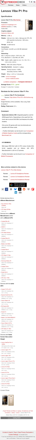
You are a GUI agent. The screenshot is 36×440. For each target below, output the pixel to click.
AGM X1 (3, 227)
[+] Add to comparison (10, 82)
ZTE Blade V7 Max (6, 255)
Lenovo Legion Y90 (6, 355)
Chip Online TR (14, 97)
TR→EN (23, 97)
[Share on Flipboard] (32, 189)
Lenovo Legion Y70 (6, 350)
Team (15, 432)
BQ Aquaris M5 (5, 306)
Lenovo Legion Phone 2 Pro (8, 361)
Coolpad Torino (5, 266)
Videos (24, 5)
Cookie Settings (13, 434)
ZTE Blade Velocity (6, 232)
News (18, 5)
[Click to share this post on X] (19, 189)
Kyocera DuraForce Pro (6, 295)
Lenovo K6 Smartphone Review (19, 180)
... (33, 5)
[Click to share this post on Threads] (10, 189)
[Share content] (3, 189)
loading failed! (4, 418)
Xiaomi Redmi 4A (5, 300)
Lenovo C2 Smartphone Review (19, 176)
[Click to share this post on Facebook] (6, 189)
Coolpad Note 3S (5, 238)
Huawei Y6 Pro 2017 (6, 289)
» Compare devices (24, 82)
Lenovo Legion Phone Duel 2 (8, 378)
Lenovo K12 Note (5, 383)
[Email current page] (20, 192)
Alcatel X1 (3, 312)
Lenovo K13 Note (5, 366)
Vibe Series (16, 20)
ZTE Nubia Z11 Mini (6, 328)
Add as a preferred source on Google (19, 185)
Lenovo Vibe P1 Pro (7, 170)
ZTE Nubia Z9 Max (5, 209)
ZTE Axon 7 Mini (5, 278)
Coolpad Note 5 (5, 249)
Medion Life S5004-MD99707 (8, 317)
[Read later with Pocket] (28, 189)
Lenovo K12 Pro (5, 372)
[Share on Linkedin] (15, 192)
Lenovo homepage (11, 76)
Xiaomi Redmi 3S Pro (6, 323)
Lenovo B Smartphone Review (19, 173)
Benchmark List (6, 135)
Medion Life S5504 (5, 244)
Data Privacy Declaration (25, 432)
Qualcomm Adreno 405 (7, 33)
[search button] (30, 2)
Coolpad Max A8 (5, 221)
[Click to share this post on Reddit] (24, 189)
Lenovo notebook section (12, 78)
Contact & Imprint (8, 432)
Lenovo (17, 412)
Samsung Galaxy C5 (6, 261)
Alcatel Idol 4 (4, 272)
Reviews (10, 5)
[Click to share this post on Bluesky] (15, 189)
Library (13, 412)
